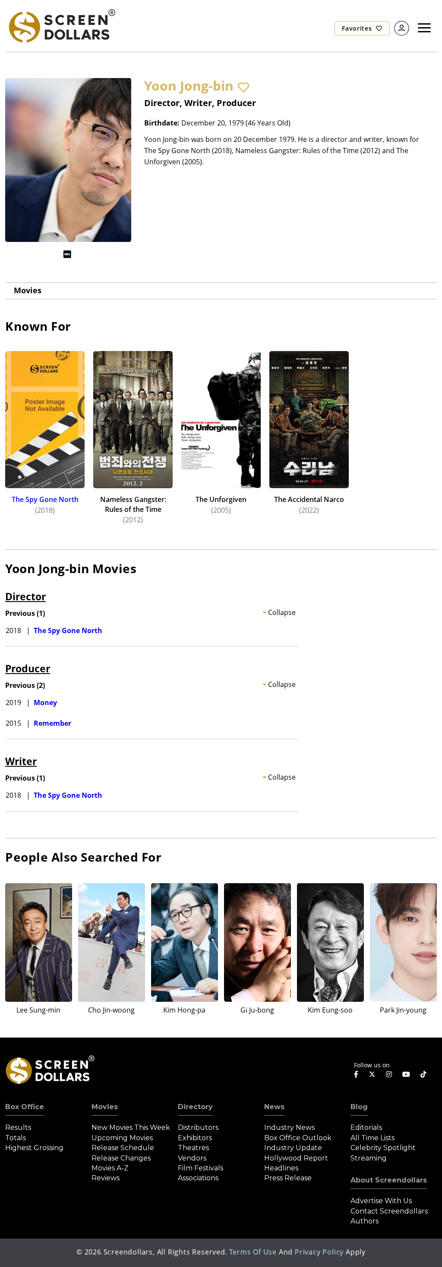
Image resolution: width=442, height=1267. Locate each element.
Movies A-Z (110, 1168)
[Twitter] (372, 1074)
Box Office (24, 1107)
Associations (198, 1178)
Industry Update (293, 1148)
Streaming (368, 1158)
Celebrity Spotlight (383, 1148)
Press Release (288, 1178)
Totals (15, 1138)
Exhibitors (195, 1138)
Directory (195, 1107)
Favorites (358, 28)
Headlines (281, 1168)
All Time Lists (372, 1138)
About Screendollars (388, 1180)
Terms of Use (253, 1252)
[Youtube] (406, 1074)
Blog (359, 1107)
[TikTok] (423, 1074)
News (274, 1107)
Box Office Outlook (298, 1138)
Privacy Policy (319, 1252)
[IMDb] (67, 254)
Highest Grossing (34, 1148)
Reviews (106, 1178)
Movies (27, 290)
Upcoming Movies (122, 1138)
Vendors (192, 1158)
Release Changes (121, 1158)
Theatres (193, 1148)
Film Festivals (200, 1168)
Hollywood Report (296, 1158)
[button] (243, 87)
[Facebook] (356, 1074)
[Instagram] (389, 1074)
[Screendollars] (61, 25)
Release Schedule (123, 1148)
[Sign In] (401, 28)
